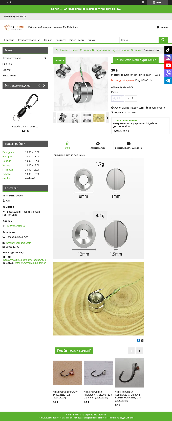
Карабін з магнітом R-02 (25, 126)
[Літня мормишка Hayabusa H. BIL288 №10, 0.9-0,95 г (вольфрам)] (98, 373)
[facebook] (138, 340)
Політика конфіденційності (121, 418)
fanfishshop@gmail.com (18, 243)
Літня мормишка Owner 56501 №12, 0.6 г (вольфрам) (65, 394)
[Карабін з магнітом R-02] (25, 107)
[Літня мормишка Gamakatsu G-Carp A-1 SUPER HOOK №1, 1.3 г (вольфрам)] (129, 373)
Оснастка (136, 50)
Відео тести (9, 75)
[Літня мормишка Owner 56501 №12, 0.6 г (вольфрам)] (67, 373)
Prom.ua (102, 415)
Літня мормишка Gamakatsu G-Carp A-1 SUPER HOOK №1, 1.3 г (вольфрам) (128, 396)
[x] (142, 340)
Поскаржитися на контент (94, 418)
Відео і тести (76, 40)
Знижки (92, 40)
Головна (9, 40)
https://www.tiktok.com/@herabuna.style (24, 260)
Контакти (61, 40)
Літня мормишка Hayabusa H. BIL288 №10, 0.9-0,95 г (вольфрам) (98, 394)
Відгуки (7, 69)
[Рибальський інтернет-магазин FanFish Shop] (14, 27)
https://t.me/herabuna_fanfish (30, 263)
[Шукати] (163, 40)
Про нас (47, 40)
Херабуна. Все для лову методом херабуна (104, 50)
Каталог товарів (26, 40)
